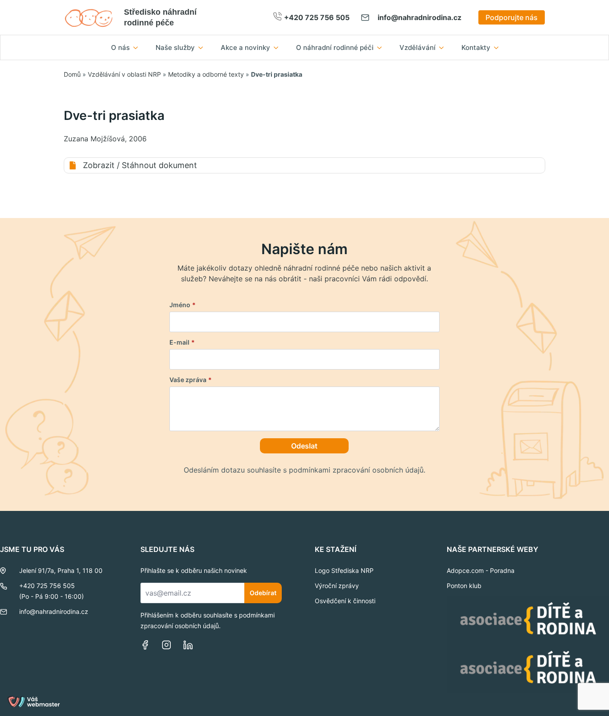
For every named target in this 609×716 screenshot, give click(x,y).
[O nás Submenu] (138, 47)
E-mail (182, 342)
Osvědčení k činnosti (345, 601)
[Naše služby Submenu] (203, 47)
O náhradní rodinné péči (335, 47)
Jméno (182, 305)
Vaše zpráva (190, 380)
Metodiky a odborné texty (206, 74)
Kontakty (475, 47)
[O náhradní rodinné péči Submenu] (382, 47)
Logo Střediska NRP (344, 570)
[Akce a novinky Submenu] (278, 47)
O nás (120, 47)
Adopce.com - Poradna (480, 570)
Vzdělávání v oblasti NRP (124, 74)
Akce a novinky (245, 47)
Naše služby (175, 47)
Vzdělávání (417, 47)
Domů (72, 74)
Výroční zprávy (337, 585)
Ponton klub (464, 585)
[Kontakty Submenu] (498, 47)
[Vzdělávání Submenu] (444, 47)
